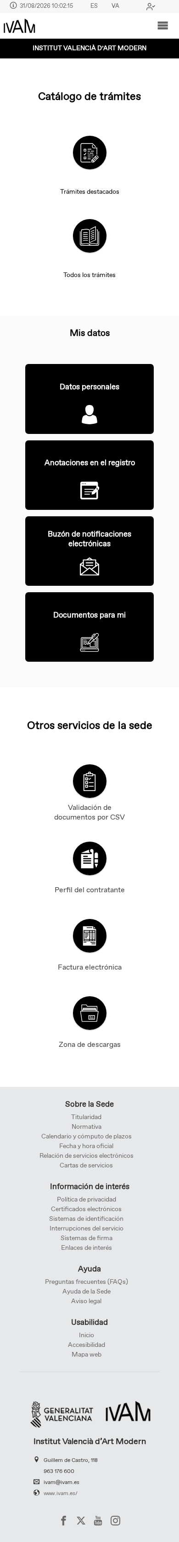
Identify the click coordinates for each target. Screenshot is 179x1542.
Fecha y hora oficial (86, 1146)
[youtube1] (98, 1521)
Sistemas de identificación (86, 1219)
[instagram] (115, 1521)
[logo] (19, 25)
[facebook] (64, 1521)
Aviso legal (86, 1301)
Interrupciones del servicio (86, 1228)
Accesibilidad (86, 1345)
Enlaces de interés (86, 1248)
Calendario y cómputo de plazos (86, 1136)
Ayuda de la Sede (86, 1292)
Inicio (86, 1335)
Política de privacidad (86, 1199)
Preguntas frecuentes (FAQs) (86, 1282)
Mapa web (86, 1355)
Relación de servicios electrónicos (86, 1156)
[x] (81, 1521)
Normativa (86, 1127)
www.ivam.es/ (61, 1493)
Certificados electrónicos (86, 1209)
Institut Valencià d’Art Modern (89, 48)
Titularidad (86, 1117)
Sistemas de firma (86, 1238)
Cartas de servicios (86, 1165)
